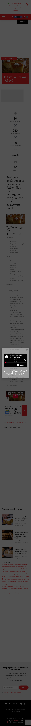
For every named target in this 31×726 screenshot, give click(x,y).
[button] (27, 350)
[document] (15, 363)
